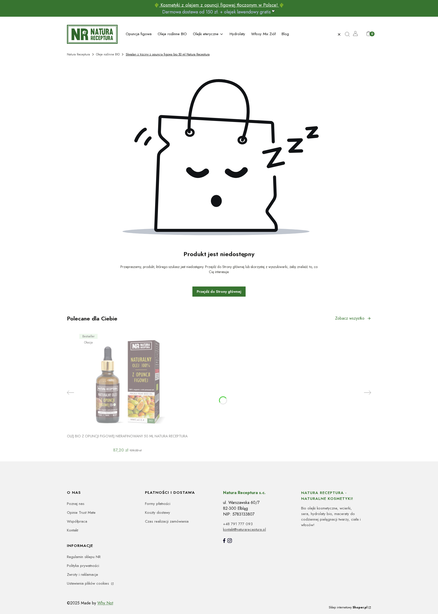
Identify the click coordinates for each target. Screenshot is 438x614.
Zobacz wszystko (349, 318)
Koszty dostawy (157, 512)
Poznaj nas (75, 503)
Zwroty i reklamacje (82, 574)
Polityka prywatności (83, 565)
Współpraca (77, 521)
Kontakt (72, 530)
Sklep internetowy (348, 607)
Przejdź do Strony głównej (219, 291)
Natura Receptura (78, 54)
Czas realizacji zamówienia (167, 521)
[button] (349, 34)
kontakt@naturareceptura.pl (244, 529)
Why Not (105, 603)
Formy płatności (157, 503)
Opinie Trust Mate (81, 512)
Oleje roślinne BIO (108, 54)
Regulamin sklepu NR (84, 557)
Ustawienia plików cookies (88, 583)
